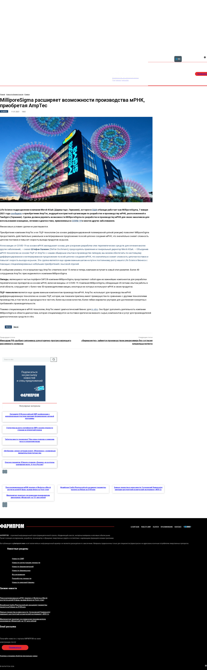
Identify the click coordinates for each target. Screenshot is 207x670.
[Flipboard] (202, 54)
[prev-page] (3, 471)
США (94, 209)
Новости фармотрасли (14, 94)
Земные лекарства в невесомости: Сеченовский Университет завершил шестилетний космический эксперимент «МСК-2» (138, 488)
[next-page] (6, 471)
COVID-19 (77, 221)
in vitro (94, 309)
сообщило (16, 213)
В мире (27, 94)
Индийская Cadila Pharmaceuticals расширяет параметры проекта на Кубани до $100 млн (83, 488)
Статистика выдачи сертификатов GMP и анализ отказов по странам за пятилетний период (29, 429)
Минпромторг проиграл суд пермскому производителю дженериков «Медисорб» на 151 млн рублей (28, 496)
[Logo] (12, 526)
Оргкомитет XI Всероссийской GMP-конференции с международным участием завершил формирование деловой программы (29, 416)
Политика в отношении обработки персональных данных (18, 656)
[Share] (204, 54)
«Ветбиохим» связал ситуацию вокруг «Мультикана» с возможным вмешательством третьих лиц (30, 452)
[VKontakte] (202, 57)
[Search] (53, 359)
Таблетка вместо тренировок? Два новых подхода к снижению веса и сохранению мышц (29, 440)
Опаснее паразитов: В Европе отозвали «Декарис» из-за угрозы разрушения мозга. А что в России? (30, 463)
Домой (2, 94)
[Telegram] (194, 666)
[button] (193, 56)
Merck (16, 327)
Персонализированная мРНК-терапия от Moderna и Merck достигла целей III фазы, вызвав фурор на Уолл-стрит (28, 488)
